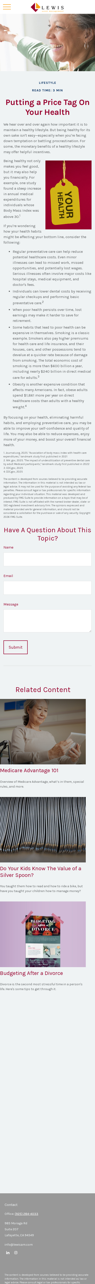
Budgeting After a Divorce (31, 973)
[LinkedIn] (8, 1252)
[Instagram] (16, 1252)
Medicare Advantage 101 (29, 770)
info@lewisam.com (19, 1245)
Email (8, 576)
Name (8, 547)
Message (10, 604)
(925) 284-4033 (26, 1214)
